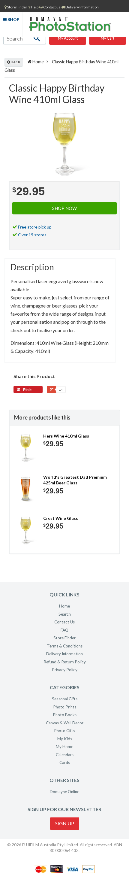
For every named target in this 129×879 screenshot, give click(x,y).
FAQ (64, 630)
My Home (64, 746)
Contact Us (64, 622)
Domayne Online (64, 791)
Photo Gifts (64, 730)
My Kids (64, 738)
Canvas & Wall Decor (64, 722)
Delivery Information (82, 7)
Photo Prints (64, 707)
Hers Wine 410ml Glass (66, 435)
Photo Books (64, 714)
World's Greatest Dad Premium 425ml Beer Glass (75, 480)
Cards (64, 762)
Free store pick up (35, 226)
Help (34, 7)
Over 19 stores (32, 234)
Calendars (65, 754)
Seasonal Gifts (64, 698)
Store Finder (64, 637)
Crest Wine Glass (60, 518)
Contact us (51, 7)
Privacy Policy (64, 669)
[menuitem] (15, 7)
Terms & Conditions (64, 646)
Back (15, 62)
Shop (13, 19)
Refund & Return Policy (65, 661)
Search (64, 614)
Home (38, 61)
